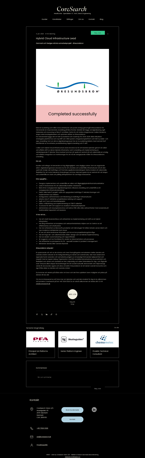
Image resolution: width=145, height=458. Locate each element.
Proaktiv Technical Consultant (100, 353)
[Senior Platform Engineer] (72, 339)
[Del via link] (51, 314)
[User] (32, 445)
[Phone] (32, 428)
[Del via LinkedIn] (47, 314)
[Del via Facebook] (37, 314)
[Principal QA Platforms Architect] (40, 339)
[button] (98, 388)
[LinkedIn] (94, 409)
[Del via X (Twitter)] (42, 314)
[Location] (32, 409)
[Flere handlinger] (108, 34)
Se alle (116, 328)
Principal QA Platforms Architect (38, 353)
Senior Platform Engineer (71, 351)
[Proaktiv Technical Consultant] (104, 339)
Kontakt (34, 400)
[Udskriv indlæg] (56, 314)
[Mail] (32, 437)
